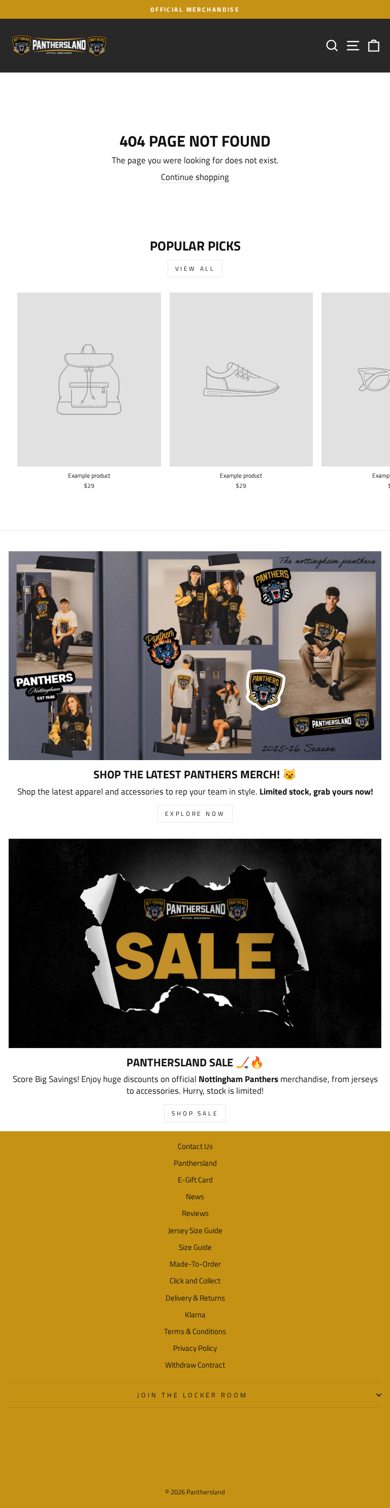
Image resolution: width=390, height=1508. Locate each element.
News (195, 1196)
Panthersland (195, 1163)
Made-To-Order (195, 1264)
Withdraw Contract (195, 1365)
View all (195, 268)
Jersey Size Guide (195, 1230)
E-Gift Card (195, 1180)
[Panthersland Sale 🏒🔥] (195, 943)
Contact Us (195, 1146)
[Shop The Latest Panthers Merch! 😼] (195, 656)
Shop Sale (195, 1113)
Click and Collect (195, 1280)
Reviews (195, 1213)
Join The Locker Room (192, 1395)
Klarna (195, 1314)
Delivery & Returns (195, 1298)
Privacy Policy (195, 1348)
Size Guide (195, 1247)
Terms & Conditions (195, 1331)
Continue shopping (195, 177)
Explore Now (195, 813)
